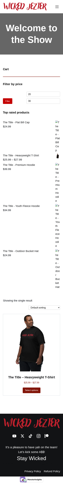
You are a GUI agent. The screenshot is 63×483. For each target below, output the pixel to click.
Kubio (31, 467)
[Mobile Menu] (57, 7)
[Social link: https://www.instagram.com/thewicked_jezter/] (40, 436)
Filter (7, 101)
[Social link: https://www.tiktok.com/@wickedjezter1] (32, 436)
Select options (31, 390)
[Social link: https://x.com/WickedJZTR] (23, 436)
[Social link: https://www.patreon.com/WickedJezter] (48, 436)
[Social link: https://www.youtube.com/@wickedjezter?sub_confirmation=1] (15, 436)
